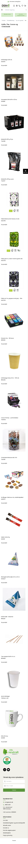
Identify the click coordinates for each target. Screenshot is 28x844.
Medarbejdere (7, 833)
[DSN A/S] (6, 6)
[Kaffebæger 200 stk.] (14, 45)
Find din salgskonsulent (20, 15)
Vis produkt (4, 65)
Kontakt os (6, 828)
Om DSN (5, 820)
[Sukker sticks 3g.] (14, 522)
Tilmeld (14, 790)
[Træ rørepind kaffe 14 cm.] (14, 642)
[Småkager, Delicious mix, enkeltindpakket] (14, 483)
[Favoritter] (22, 6)
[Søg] (26, 10)
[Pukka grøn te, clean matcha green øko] (14, 244)
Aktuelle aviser (7, 14)
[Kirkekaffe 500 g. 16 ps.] (14, 124)
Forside (14, 840)
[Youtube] (8, 769)
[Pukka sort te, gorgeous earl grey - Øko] (14, 284)
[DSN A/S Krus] (14, 721)
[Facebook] (4, 769)
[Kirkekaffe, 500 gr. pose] (14, 164)
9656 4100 (7, 805)
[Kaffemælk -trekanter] (14, 602)
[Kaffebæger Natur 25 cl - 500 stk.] (14, 363)
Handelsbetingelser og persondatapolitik (14, 823)
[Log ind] (17, 6)
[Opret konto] (14, 6)
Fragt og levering (7, 835)
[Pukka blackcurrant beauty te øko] (14, 204)
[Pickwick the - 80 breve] (14, 323)
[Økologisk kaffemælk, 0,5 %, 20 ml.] (14, 562)
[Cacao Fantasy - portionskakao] (14, 403)
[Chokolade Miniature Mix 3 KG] (14, 443)
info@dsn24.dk (9, 802)
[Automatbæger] (14, 681)
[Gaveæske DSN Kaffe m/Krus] (14, 85)
